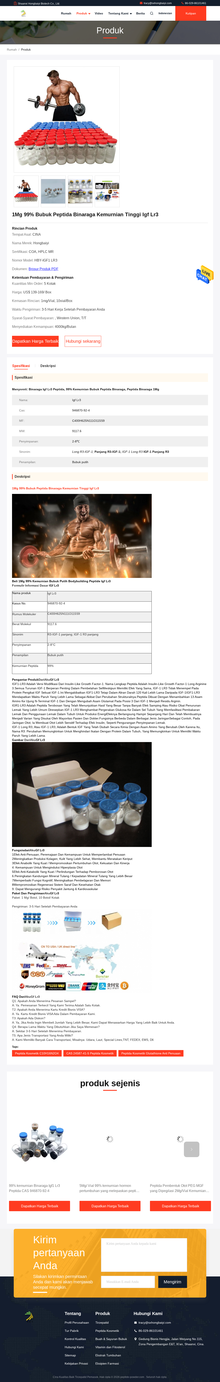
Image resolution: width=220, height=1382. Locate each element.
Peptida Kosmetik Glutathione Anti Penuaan (150, 1053)
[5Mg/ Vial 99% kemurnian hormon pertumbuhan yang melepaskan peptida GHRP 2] (39, 1139)
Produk (82, 13)
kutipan (191, 13)
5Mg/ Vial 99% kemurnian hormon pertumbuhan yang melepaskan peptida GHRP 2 (39, 1189)
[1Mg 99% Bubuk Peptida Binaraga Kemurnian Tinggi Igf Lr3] (66, 120)
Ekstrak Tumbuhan (108, 1355)
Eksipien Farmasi (107, 1363)
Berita (140, 13)
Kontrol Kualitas (75, 1339)
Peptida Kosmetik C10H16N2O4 (37, 1053)
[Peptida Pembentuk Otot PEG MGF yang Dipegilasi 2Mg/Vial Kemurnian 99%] (110, 1139)
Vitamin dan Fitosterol (110, 1347)
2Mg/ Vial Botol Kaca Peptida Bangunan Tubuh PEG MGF (172, 1188)
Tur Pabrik (72, 1330)
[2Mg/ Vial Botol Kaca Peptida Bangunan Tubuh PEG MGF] (180, 1139)
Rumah (66, 13)
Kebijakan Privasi (76, 1363)
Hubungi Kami (74, 1347)
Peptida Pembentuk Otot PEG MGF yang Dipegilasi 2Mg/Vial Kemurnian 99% (107, 1189)
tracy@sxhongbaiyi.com (158, 3)
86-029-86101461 (195, 3)
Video (99, 13)
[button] (28, 1149)
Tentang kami (118, 13)
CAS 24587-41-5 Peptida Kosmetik (90, 1053)
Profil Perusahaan (77, 1322)
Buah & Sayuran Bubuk (111, 1339)
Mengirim (172, 1282)
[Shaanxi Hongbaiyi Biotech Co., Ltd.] (27, 13)
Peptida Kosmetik (107, 1330)
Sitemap (70, 1355)
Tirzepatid (102, 1322)
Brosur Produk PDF (43, 269)
